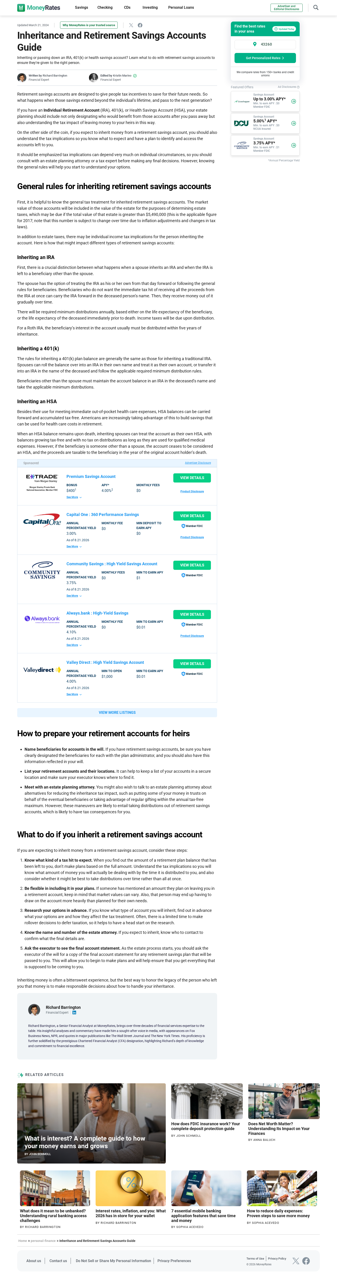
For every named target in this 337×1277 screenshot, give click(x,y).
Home (22, 1241)
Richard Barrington (55, 75)
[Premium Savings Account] (42, 482)
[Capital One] (42, 520)
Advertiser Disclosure (198, 462)
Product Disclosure (192, 491)
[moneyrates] (38, 8)
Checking (105, 7)
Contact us (58, 1261)
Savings (81, 7)
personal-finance (43, 1241)
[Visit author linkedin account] (74, 1012)
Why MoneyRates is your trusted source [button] (89, 25)
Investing (150, 7)
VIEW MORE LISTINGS (117, 712)
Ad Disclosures (287, 86)
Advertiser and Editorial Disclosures (286, 8)
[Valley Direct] (42, 669)
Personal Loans (181, 7)
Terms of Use (255, 1258)
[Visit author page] (34, 1009)
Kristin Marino (122, 75)
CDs (127, 7)
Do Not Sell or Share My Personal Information (113, 1261)
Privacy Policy (277, 1258)
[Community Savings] (42, 570)
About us (33, 1261)
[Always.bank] (42, 619)
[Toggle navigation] (316, 7)
